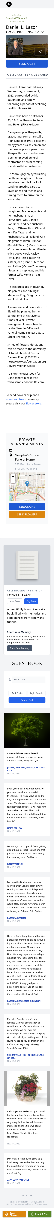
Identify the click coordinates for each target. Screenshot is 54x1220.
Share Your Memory (20, 648)
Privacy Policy (18, 1204)
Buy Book (31, 601)
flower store (33, 403)
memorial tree (15, 399)
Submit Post (27, 700)
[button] (27, 484)
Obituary (14, 74)
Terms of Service (35, 1204)
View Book (15, 601)
